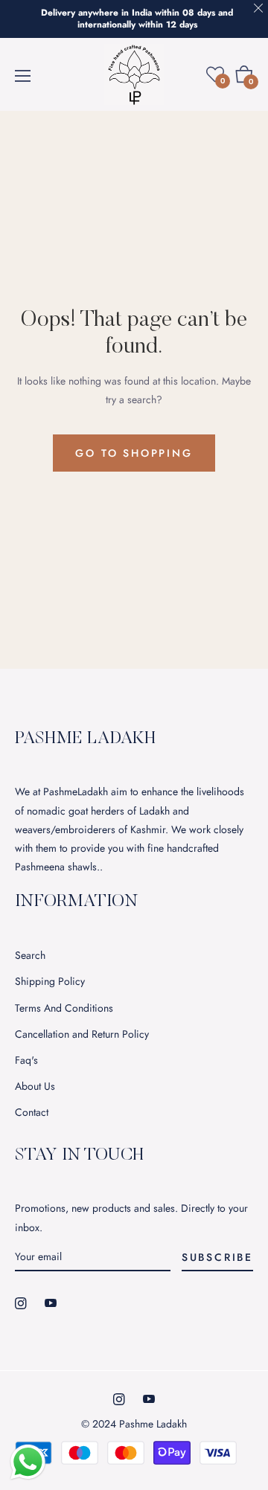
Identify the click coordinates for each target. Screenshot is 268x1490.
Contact (31, 1112)
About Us (35, 1086)
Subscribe (217, 1257)
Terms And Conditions (64, 1008)
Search (30, 955)
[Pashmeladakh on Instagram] (21, 1303)
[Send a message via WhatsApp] (27, 1462)
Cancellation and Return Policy (82, 1034)
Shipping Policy (50, 981)
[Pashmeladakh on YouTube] (51, 1303)
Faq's (26, 1060)
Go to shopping (133, 453)
